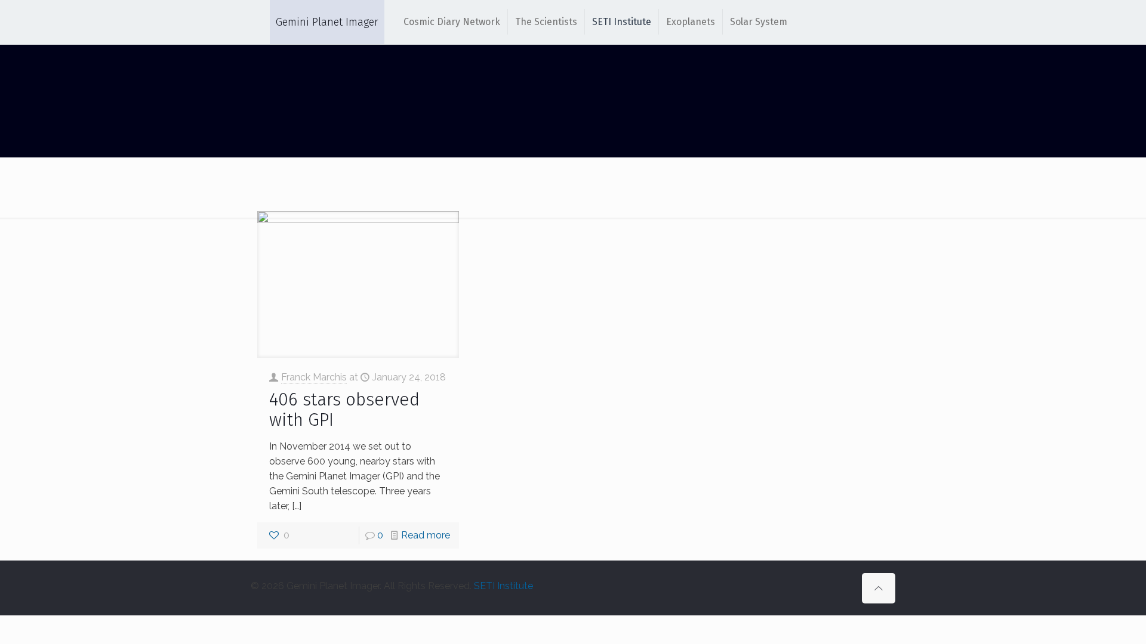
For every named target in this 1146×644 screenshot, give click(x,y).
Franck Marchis (314, 377)
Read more (425, 535)
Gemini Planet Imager (327, 22)
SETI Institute (503, 586)
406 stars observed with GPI (344, 410)
